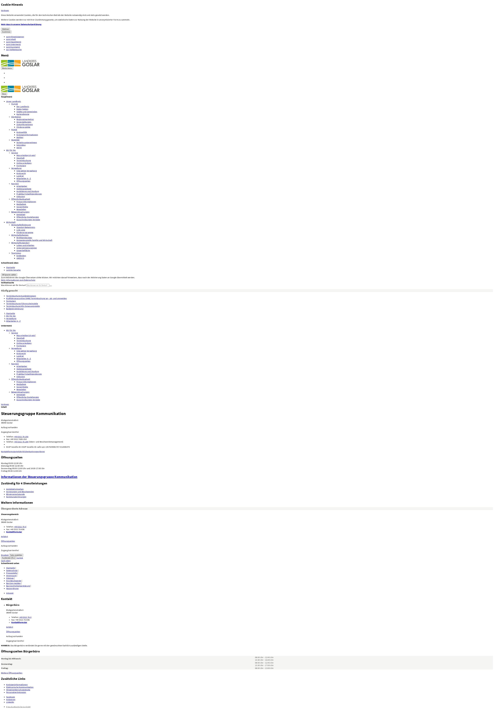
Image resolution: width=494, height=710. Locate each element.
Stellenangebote (23, 188)
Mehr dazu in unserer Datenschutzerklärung (21, 24)
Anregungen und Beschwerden (20, 491)
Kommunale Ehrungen (16, 496)
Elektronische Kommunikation (20, 687)
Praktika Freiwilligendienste (29, 194)
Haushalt (20, 158)
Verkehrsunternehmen (26, 142)
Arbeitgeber (21, 186)
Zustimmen (6, 32)
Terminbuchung (23, 160)
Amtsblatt (20, 214)
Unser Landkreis (13, 101)
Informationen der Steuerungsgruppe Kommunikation (39, 477)
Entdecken (21, 255)
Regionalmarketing (25, 119)
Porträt (14, 104)
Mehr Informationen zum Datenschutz (18, 280)
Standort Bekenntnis (25, 227)
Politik (14, 129)
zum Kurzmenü (13, 47)
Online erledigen (24, 163)
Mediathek (21, 204)
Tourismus (16, 253)
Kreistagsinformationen (27, 134)
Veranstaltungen (23, 122)
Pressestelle (11, 573)
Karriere (15, 183)
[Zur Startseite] (20, 65)
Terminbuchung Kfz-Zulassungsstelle (23, 306)
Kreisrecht (21, 173)
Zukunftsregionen (24, 124)
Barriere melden (13, 583)
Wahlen (19, 137)
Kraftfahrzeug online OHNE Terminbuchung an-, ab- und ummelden (36, 298)
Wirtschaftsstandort (20, 242)
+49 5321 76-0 (20, 526)
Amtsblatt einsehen (15, 489)
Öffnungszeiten (23, 181)
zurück (20, 558)
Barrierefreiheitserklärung (18, 586)
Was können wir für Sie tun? (13, 285)
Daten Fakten (22, 109)
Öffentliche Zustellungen (27, 217)
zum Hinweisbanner (15, 36)
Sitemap (10, 578)
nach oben (6, 560)
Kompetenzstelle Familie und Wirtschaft (34, 240)
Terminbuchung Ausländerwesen (21, 296)
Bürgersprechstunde (15, 494)
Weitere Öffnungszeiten (11, 673)
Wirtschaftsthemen (19, 235)
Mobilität (15, 140)
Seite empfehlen (16, 555)
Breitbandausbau (24, 237)
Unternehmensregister (26, 248)
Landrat (20, 176)
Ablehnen (5, 29)
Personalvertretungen (16, 692)
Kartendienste (22, 114)
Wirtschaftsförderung (21, 224)
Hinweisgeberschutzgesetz (18, 689)
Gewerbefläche (23, 250)
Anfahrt (19, 451)
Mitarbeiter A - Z (23, 178)
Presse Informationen (26, 201)
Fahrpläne (21, 145)
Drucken (5, 555)
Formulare (21, 165)
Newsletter (21, 209)
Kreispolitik (21, 132)
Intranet (10, 593)
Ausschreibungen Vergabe (28, 219)
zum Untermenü (13, 44)
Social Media (22, 206)
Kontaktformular (8, 451)
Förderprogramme (24, 232)
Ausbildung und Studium (27, 191)
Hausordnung (12, 588)
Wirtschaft (10, 222)
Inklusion (20, 196)
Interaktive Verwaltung (26, 170)
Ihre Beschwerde (13, 580)
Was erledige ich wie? (26, 155)
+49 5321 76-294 (21, 441)
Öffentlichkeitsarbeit (20, 199)
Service (14, 152)
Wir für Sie (11, 150)
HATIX (19, 147)
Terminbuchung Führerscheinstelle (22, 303)
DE (9, 275)
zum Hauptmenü (13, 41)
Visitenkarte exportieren (34, 451)
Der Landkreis (22, 106)
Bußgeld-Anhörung (14, 308)
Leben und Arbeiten (25, 245)
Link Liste (20, 230)
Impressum (11, 575)
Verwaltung (16, 168)
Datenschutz (11, 570)
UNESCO (20, 258)
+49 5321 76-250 (21, 436)
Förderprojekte (23, 127)
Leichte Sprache (13, 270)
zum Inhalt (11, 39)
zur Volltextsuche (14, 49)
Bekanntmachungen (20, 212)
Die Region (16, 116)
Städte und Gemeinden (26, 111)
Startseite (10, 267)
